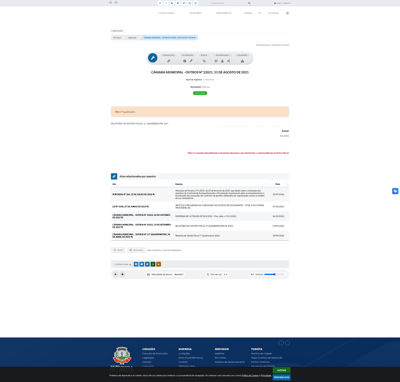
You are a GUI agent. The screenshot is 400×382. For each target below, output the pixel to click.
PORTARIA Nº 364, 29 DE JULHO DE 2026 (132, 194)
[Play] (115, 274)
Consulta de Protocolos (155, 353)
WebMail (219, 353)
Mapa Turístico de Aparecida (266, 357)
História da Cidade (261, 353)
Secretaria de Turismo (263, 366)
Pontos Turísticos (260, 361)
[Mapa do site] (189, 3)
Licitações (184, 353)
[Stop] (122, 274)
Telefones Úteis (187, 366)
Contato (146, 361)
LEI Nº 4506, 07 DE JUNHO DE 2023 (129, 206)
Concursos (148, 366)
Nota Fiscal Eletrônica (191, 357)
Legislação (148, 357)
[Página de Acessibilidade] (195, 3)
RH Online (220, 357)
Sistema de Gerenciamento (230, 361)
